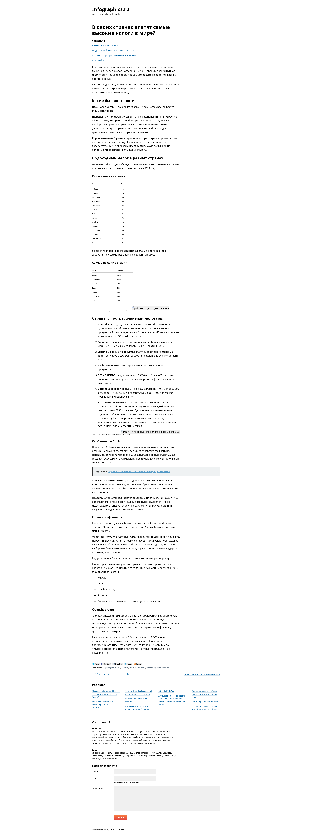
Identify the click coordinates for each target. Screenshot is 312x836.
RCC (122, 830)
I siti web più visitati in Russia (205, 701)
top (155, 668)
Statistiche (149, 668)
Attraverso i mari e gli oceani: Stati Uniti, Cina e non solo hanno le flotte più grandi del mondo (171, 700)
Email (94, 778)
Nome (95, 771)
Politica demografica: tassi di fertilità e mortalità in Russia (205, 708)
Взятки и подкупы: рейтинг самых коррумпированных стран (204, 694)
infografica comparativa (137, 668)
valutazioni (124, 668)
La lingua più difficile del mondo (136, 700)
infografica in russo (113, 668)
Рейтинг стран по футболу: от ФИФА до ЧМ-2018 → (202, 674)
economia (165, 668)
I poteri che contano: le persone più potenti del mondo (103, 704)
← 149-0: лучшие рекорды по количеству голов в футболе (112, 674)
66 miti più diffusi (166, 691)
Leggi (105, 668)
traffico (159, 668)
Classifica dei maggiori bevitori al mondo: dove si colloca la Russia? (106, 694)
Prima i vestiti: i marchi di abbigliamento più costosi (137, 708)
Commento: (97, 788)
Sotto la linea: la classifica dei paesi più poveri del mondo (138, 692)
